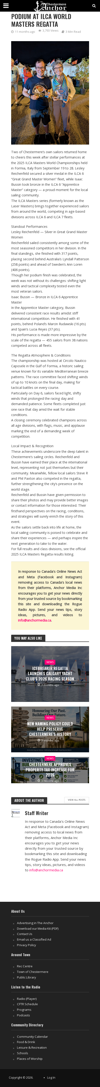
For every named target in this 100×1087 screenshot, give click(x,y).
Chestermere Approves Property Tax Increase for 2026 (50, 769)
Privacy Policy (26, 945)
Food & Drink (26, 1042)
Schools (22, 1053)
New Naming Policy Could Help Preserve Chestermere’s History (50, 729)
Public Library (26, 977)
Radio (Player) (27, 999)
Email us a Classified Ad (34, 939)
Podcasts (23, 1015)
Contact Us (24, 934)
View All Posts (76, 799)
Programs (24, 1010)
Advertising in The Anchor (35, 923)
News (50, 662)
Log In (51, 1078)
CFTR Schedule (27, 1004)
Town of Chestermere (32, 972)
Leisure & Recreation (32, 1047)
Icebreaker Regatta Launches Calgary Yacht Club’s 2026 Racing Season (50, 673)
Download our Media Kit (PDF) (38, 928)
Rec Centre (25, 966)
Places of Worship (30, 1059)
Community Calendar (32, 1036)
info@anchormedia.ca (34, 620)
